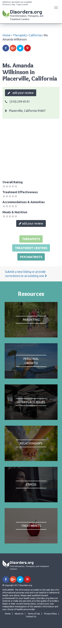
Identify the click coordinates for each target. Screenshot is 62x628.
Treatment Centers (31, 248)
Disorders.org (26, 15)
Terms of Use (34, 614)
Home (6, 35)
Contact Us (31, 616)
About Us (19, 614)
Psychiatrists (31, 257)
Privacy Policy (50, 614)
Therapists (20, 35)
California (35, 35)
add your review (23, 92)
